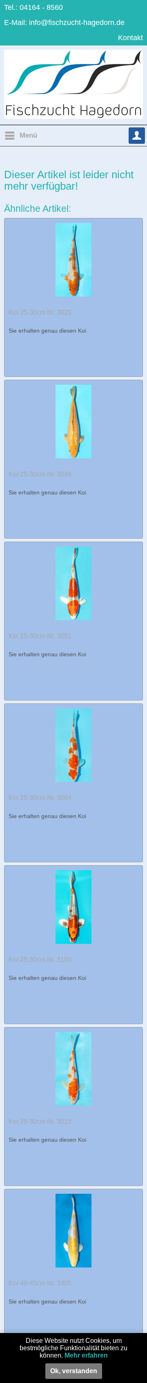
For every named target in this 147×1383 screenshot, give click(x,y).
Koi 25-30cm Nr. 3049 (40, 474)
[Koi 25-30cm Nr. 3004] (73, 745)
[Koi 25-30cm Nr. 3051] (73, 583)
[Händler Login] (137, 135)
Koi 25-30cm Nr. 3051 (40, 636)
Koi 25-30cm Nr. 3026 (40, 312)
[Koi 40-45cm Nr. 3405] (73, 1230)
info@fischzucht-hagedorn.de (77, 22)
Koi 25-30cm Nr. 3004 (40, 797)
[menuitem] (20, 135)
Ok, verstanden (73, 1370)
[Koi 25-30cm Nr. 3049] (73, 421)
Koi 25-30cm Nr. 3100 (40, 959)
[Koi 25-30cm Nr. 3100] (73, 906)
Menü (28, 135)
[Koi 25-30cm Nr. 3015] (73, 1068)
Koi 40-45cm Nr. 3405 (40, 1283)
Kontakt (130, 38)
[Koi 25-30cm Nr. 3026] (73, 259)
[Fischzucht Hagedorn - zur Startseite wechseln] (73, 84)
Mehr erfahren (86, 1355)
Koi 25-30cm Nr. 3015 (40, 1121)
